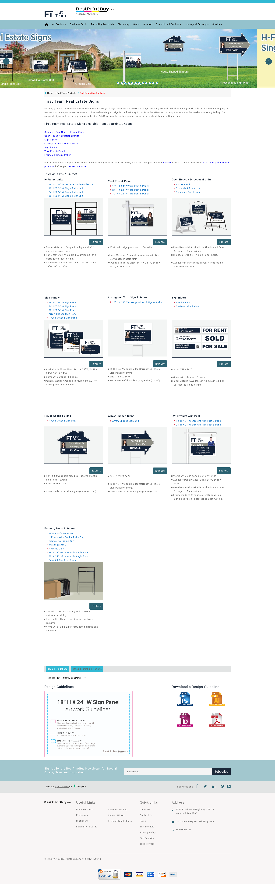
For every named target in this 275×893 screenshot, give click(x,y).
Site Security (147, 838)
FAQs (143, 821)
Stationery (124, 24)
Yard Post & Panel (54, 151)
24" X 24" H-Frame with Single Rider (69, 552)
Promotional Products (168, 24)
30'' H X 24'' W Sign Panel (63, 310)
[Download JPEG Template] (217, 719)
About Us (145, 809)
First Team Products (66, 93)
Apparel (147, 24)
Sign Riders (50, 147)
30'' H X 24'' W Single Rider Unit (66, 196)
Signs (136, 24)
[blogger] (229, 786)
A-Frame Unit (183, 184)
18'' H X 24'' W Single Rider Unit (66, 188)
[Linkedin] (214, 786)
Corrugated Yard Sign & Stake (61, 143)
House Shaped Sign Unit (62, 420)
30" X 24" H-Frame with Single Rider (69, 556)
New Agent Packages (197, 24)
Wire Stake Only (57, 545)
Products (50, 678)
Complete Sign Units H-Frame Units (64, 132)
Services (217, 24)
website (167, 162)
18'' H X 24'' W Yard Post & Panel (130, 186)
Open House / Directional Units (61, 136)
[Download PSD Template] (185, 698)
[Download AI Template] (217, 698)
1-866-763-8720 (88, 14)
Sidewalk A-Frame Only (62, 541)
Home (50, 93)
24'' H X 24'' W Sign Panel (63, 306)
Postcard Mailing (117, 809)
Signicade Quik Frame (188, 192)
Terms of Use (147, 844)
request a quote (77, 166)
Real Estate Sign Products (92, 93)
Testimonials (147, 826)
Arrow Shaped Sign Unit (125, 421)
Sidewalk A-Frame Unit (188, 188)
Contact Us (146, 815)
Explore (96, 241)
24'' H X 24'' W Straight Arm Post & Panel (199, 424)
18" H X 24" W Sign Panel (63, 302)
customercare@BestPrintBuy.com (195, 821)
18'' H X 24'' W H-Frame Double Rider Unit (72, 184)
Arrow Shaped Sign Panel (63, 314)
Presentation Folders (120, 821)
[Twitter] (205, 786)
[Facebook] (197, 786)
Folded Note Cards (86, 826)
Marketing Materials (102, 24)
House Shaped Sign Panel (63, 317)
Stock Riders (183, 302)
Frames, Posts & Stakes (57, 155)
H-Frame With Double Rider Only (67, 537)
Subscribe (221, 771)
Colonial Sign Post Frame (63, 560)
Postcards (82, 815)
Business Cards (78, 24)
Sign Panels (51, 139)
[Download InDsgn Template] (185, 719)
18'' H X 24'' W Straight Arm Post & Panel (199, 421)
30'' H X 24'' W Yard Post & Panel (130, 193)
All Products (59, 24)
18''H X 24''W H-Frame (61, 533)
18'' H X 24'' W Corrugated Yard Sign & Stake (137, 302)
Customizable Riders (187, 306)
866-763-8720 (184, 829)
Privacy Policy (148, 832)
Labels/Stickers (117, 815)
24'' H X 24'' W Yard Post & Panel (130, 190)
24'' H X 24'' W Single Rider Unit (66, 192)
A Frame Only (56, 548)
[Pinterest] (222, 786)
